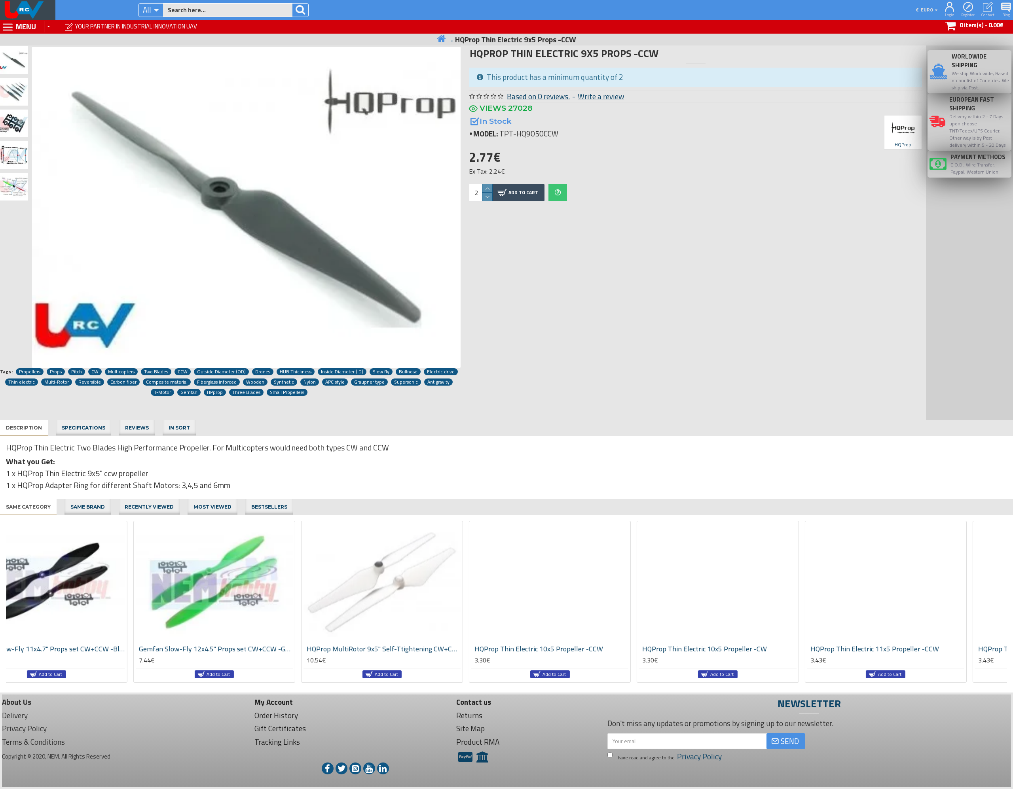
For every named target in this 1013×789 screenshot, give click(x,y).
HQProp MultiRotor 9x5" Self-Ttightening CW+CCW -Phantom (256, 648)
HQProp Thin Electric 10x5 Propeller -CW (577, 648)
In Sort (179, 428)
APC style (335, 382)
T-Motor (162, 392)
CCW (183, 371)
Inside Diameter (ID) (342, 371)
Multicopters (121, 371)
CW (95, 371)
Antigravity (438, 382)
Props (56, 371)
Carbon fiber (123, 382)
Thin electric (21, 382)
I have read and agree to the (668, 756)
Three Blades (246, 392)
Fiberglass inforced (217, 382)
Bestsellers (269, 507)
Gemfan (188, 392)
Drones (262, 371)
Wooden (255, 382)
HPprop (215, 392)
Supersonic (406, 382)
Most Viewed (212, 507)
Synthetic (284, 382)
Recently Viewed (149, 507)
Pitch (76, 371)
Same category (28, 507)
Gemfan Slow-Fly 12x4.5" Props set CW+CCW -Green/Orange (88, 648)
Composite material (167, 382)
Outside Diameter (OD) (221, 371)
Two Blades (156, 371)
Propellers (29, 371)
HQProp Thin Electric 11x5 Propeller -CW (913, 648)
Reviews (137, 428)
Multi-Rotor (56, 382)
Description (24, 428)
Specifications (83, 428)
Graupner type (369, 382)
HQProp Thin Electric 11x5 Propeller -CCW (747, 648)
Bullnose (408, 371)
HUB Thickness (295, 371)
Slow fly (381, 371)
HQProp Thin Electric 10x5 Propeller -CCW (411, 648)
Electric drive (441, 371)
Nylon (310, 382)
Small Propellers (287, 392)
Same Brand (87, 507)
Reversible (89, 382)
